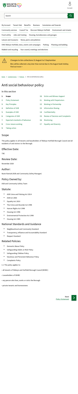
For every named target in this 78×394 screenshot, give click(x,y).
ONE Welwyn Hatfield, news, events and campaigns (21, 45)
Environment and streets (61, 30)
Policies (21, 77)
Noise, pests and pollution (30, 40)
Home (3, 77)
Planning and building (59, 45)
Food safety (6, 35)
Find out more (15, 66)
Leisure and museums (10, 40)
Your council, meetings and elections (34, 49)
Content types (12, 77)
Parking (46, 45)
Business (36, 25)
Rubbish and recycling (10, 49)
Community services (9, 30)
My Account (6, 25)
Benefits (27, 25)
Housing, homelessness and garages (43, 35)
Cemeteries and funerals (51, 25)
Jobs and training (20, 35)
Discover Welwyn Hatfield (40, 30)
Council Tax (23, 30)
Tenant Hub (17, 25)
